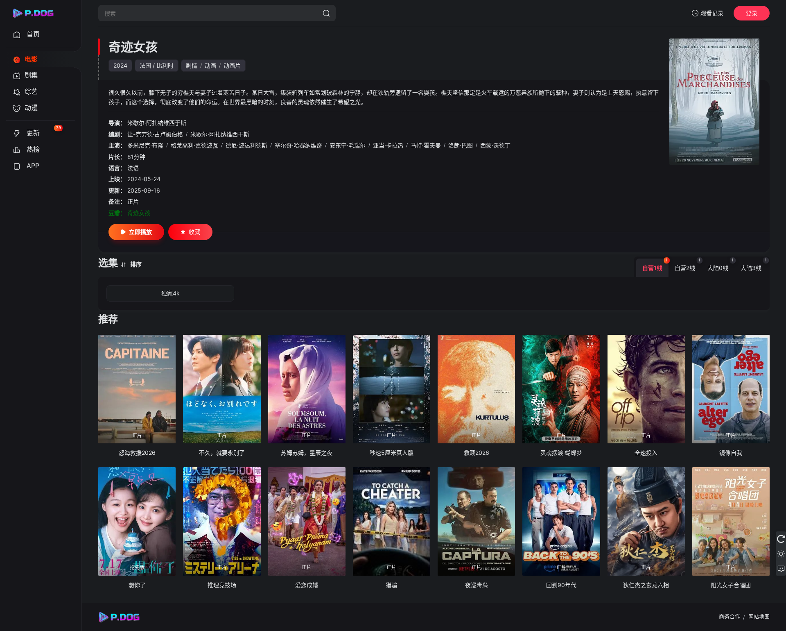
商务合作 (729, 616)
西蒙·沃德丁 (495, 145)
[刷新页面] (781, 538)
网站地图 (759, 616)
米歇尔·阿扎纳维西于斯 (156, 122)
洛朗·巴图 (460, 145)
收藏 (194, 231)
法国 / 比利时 (157, 65)
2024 (120, 65)
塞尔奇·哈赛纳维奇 (298, 145)
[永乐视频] (36, 13)
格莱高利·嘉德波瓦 (194, 145)
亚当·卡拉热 (388, 145)
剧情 (191, 65)
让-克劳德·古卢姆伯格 (155, 134)
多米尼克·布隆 (145, 145)
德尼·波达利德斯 (246, 145)
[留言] (781, 568)
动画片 (232, 65)
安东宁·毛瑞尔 (348, 145)
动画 (210, 65)
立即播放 (140, 231)
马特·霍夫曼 (426, 145)
